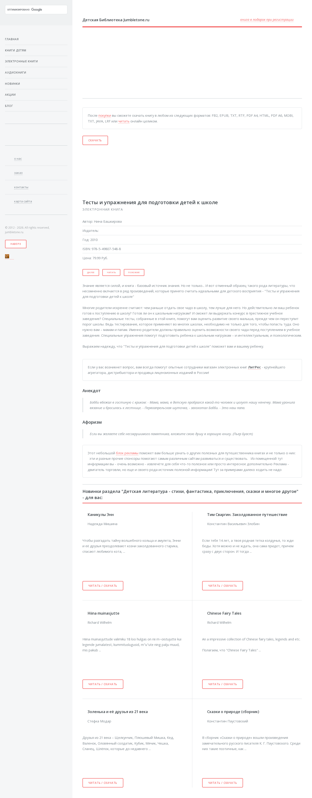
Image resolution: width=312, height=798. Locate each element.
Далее (91, 272)
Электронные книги (21, 61)
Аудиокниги (15, 72)
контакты (21, 187)
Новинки (12, 83)
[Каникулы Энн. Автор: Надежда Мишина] (84, 514)
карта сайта (23, 201)
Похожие (134, 272)
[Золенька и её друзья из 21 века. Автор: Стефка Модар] (84, 711)
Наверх (16, 244)
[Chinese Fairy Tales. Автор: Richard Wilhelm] (204, 613)
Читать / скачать (102, 585)
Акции (10, 94)
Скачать (95, 140)
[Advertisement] (184, 63)
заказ (18, 173)
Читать (111, 272)
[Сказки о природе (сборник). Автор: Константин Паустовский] (204, 711)
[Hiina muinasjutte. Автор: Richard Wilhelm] (84, 613)
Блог (9, 106)
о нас (18, 158)
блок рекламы (127, 453)
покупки (104, 115)
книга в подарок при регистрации (266, 19)
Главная (12, 39)
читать (124, 121)
